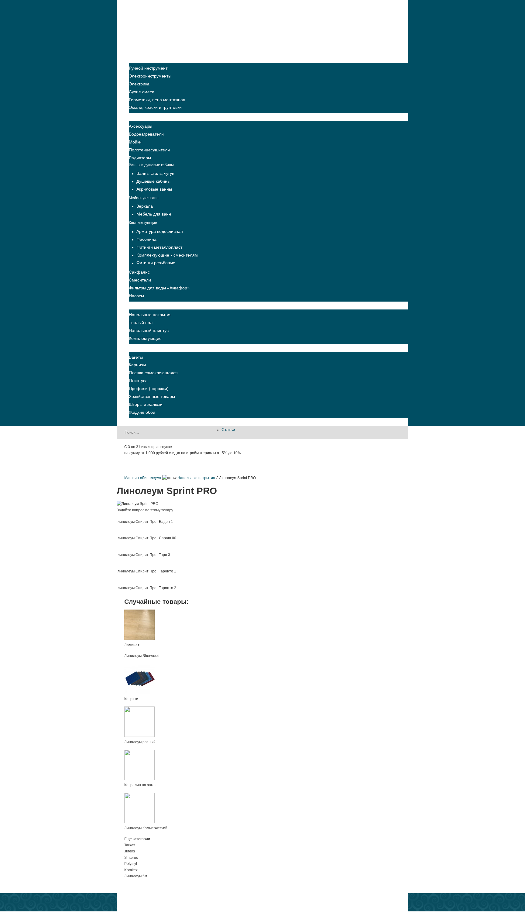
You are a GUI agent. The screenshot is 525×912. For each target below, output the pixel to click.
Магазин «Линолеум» (142, 478)
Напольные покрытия (196, 478)
